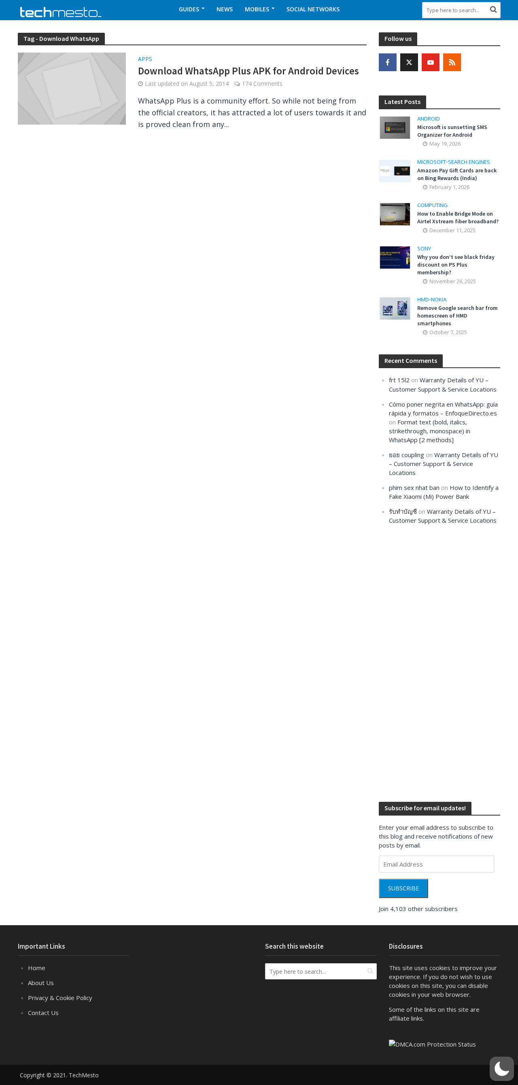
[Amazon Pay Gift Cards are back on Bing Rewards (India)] (395, 170)
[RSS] (452, 62)
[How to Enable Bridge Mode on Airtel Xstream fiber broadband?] (395, 214)
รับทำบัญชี (403, 511)
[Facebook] (388, 62)
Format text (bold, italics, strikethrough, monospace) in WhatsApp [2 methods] (429, 431)
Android (428, 118)
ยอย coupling (406, 455)
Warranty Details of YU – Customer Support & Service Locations (443, 464)
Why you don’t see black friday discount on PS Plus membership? (456, 264)
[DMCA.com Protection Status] (432, 1043)
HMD (423, 299)
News (225, 9)
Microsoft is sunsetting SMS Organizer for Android (452, 130)
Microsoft (431, 162)
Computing (432, 205)
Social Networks (313, 9)
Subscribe (403, 888)
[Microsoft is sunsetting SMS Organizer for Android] (395, 127)
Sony (424, 248)
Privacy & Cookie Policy (60, 998)
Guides (189, 9)
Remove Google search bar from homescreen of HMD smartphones (457, 315)
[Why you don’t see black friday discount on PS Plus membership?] (395, 257)
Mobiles (257, 9)
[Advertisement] (439, 662)
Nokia (438, 299)
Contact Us (43, 1013)
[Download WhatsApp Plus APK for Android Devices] (72, 88)
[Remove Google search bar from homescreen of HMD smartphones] (395, 308)
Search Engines (469, 162)
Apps (145, 59)
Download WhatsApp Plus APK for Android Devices (248, 70)
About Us (41, 983)
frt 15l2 (399, 380)
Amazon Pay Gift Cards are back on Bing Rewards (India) (457, 174)
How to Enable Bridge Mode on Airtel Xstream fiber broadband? (458, 217)
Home (36, 968)
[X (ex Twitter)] (409, 62)
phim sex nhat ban (414, 487)
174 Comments (262, 83)
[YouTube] (430, 62)
